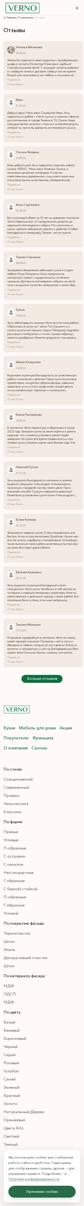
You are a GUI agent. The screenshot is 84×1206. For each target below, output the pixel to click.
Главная (11, 18)
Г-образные (14, 881)
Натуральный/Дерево (24, 1112)
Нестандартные (19, 873)
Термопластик (17, 933)
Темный (11, 1145)
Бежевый (12, 1030)
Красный (12, 1096)
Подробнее (13, 80)
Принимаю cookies (42, 1191)
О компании (16, 748)
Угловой (11, 913)
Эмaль (9, 950)
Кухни (9, 728)
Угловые (11, 840)
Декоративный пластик (26, 958)
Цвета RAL (14, 1128)
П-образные (15, 848)
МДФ (9, 986)
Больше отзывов (42, 679)
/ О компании (24, 18)
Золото (10, 1104)
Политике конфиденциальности (34, 1179)
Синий (10, 1079)
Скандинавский (18, 779)
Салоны (39, 748)
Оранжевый (14, 1120)
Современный (16, 788)
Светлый (11, 1136)
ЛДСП (10, 994)
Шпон (9, 942)
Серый (10, 1055)
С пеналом (13, 865)
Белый (9, 1022)
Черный (11, 1047)
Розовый (11, 1063)
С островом (14, 856)
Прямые (11, 832)
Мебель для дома (37, 728)
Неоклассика (16, 804)
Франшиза (42, 738)
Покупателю (16, 738)
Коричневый (15, 1039)
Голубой (11, 1071)
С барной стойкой (21, 889)
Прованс (12, 796)
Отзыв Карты (15, 84)
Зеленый (12, 1088)
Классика (12, 812)
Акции (66, 728)
